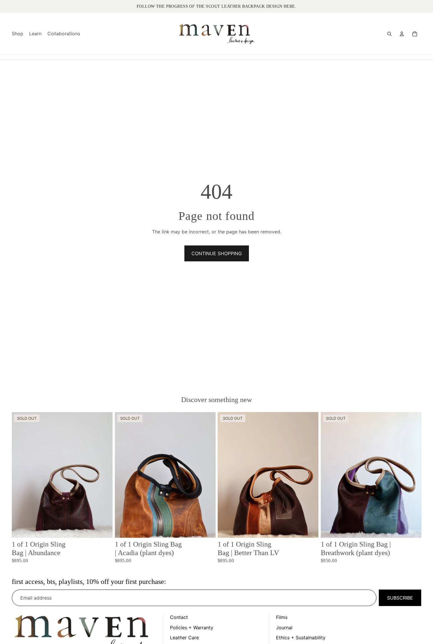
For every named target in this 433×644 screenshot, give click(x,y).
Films (281, 617)
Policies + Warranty (191, 627)
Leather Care (184, 637)
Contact (179, 617)
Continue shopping (216, 253)
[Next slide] (104, 474)
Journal (284, 627)
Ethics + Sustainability (300, 637)
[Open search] (389, 33)
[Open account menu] (401, 33)
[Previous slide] (20, 474)
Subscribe (400, 598)
